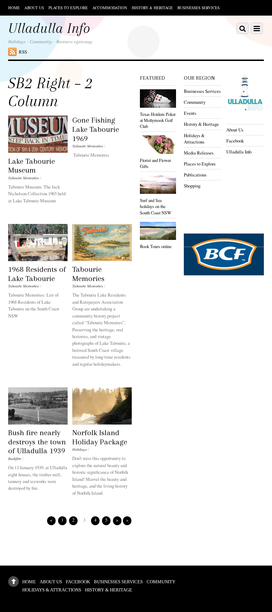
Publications (195, 175)
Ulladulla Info (238, 151)
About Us (34, 7)
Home (14, 7)
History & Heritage (152, 7)
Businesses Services (198, 7)
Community (194, 102)
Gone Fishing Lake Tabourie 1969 (95, 129)
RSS (23, 52)
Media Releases (199, 153)
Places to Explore (68, 7)
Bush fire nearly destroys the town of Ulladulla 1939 (37, 441)
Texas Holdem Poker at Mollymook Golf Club (158, 120)
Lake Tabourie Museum (31, 166)
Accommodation (109, 7)
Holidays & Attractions (194, 138)
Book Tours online (155, 246)
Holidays (79, 449)
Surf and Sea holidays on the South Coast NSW (155, 206)
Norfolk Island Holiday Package (99, 437)
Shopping (192, 186)
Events (190, 113)
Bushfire (14, 458)
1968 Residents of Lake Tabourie (37, 274)
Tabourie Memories (23, 178)
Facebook (235, 140)
